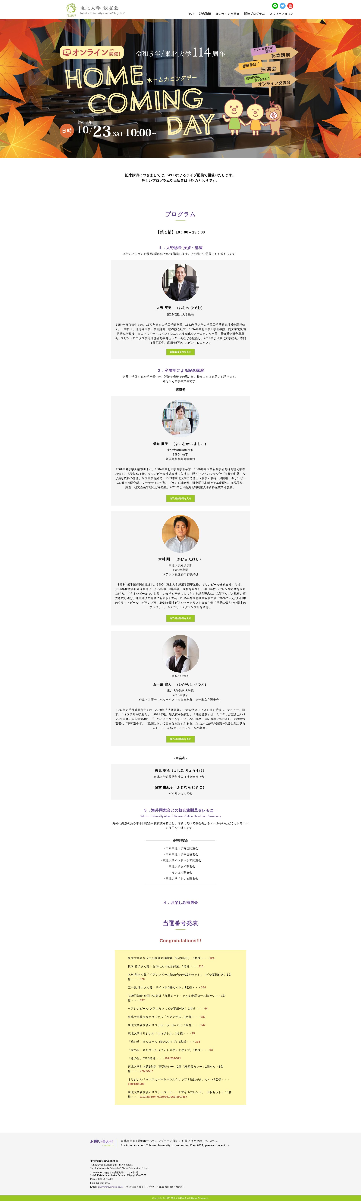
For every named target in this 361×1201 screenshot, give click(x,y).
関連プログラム (254, 13)
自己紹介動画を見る (180, 498)
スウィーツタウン (281, 13)
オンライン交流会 (228, 13)
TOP (191, 13)
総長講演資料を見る (180, 352)
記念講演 (205, 13)
